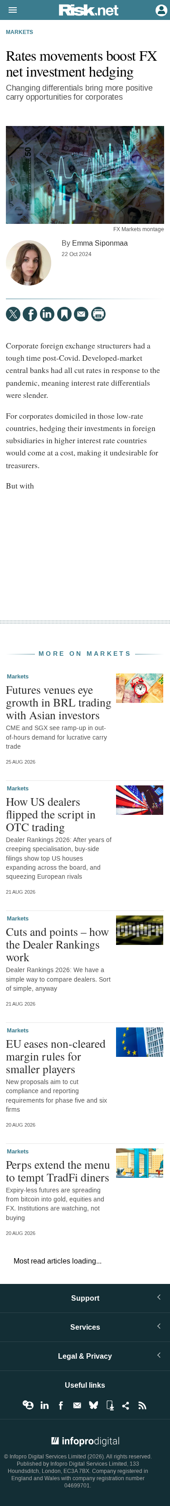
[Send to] (81, 314)
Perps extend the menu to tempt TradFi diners (58, 1170)
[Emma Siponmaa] (28, 263)
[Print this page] (98, 314)
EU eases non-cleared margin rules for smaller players (56, 1056)
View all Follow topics (28, 1405)
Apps (109, 1405)
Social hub (126, 1405)
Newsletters (77, 1405)
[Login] (160, 9)
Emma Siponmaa (100, 243)
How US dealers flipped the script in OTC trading (51, 814)
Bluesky (93, 1405)
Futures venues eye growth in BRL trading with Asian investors (59, 702)
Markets (19, 32)
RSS (142, 1405)
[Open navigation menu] (8, 10)
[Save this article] (64, 314)
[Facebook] (30, 314)
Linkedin (44, 1405)
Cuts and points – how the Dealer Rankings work (57, 944)
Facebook (60, 1405)
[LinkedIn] (47, 314)
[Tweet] (13, 314)
